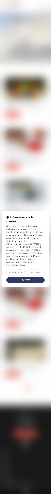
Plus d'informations (15, 265)
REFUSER (35, 272)
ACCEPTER (25, 280)
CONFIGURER (15, 272)
